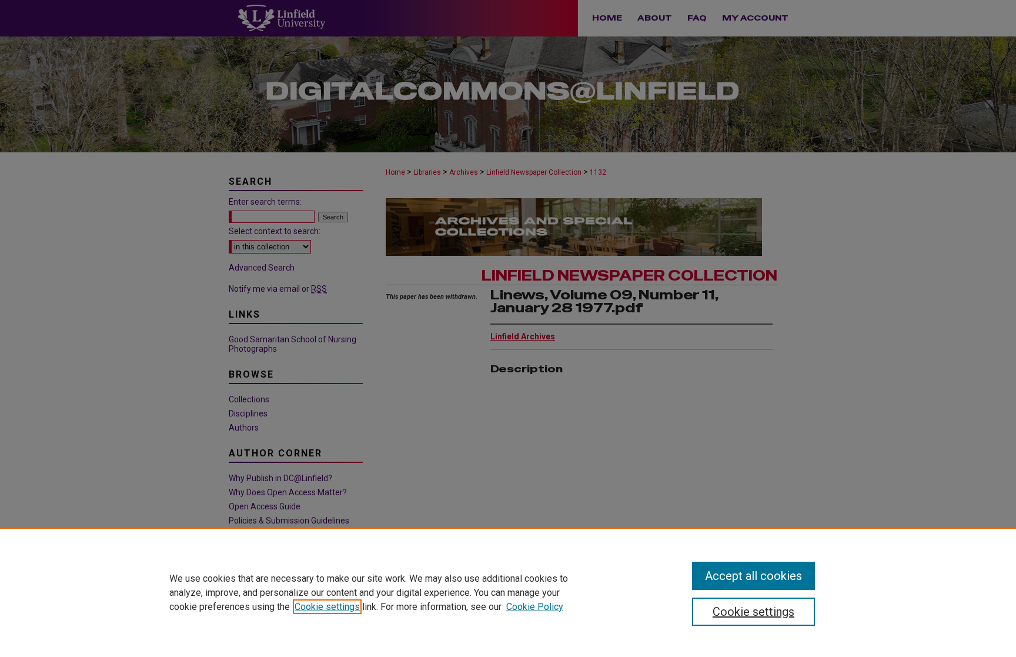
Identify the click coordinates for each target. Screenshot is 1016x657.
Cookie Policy (534, 606)
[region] (508, 592)
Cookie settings (327, 606)
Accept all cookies (753, 576)
